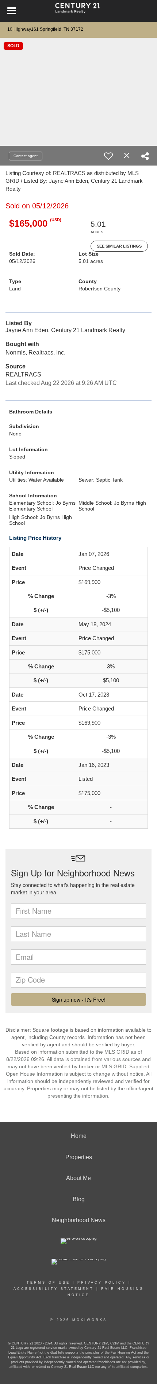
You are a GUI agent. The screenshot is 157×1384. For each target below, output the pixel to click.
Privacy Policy (101, 1282)
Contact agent (26, 156)
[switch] (108, 156)
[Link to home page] (79, 11)
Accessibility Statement (54, 1289)
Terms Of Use (48, 1282)
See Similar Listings (119, 246)
